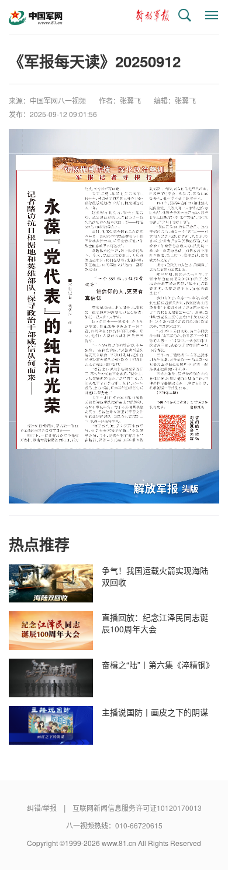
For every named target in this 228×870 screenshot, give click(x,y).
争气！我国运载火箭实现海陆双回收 (155, 576)
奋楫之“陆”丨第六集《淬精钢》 (156, 664)
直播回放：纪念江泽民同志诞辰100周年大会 (155, 623)
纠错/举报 (42, 808)
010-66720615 (139, 825)
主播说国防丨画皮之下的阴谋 (155, 712)
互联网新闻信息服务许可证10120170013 (137, 808)
